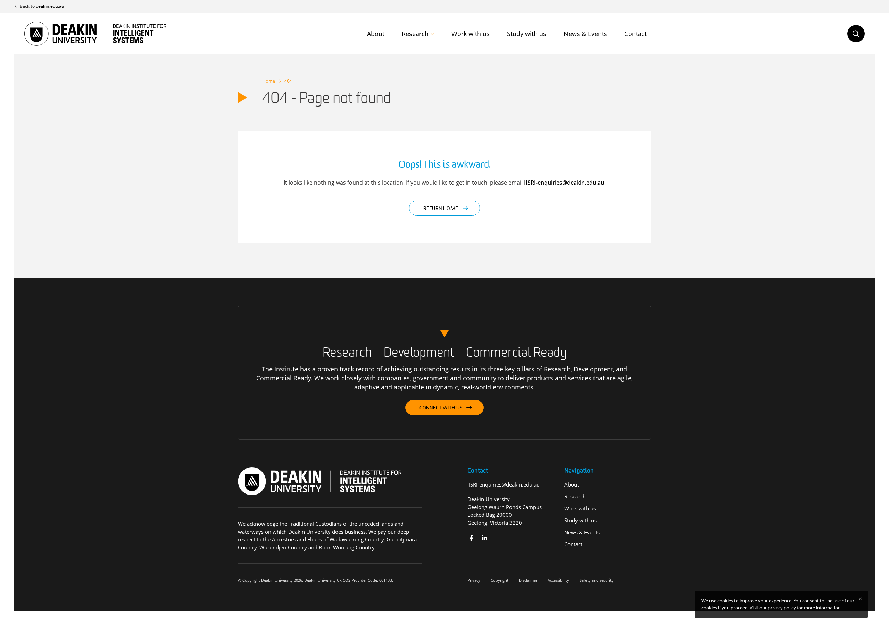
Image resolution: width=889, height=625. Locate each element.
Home (268, 81)
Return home (440, 208)
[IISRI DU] (484, 538)
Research (415, 33)
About (375, 33)
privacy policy (782, 608)
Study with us (526, 33)
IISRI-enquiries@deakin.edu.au (564, 182)
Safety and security (597, 580)
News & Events (585, 33)
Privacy (473, 580)
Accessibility (558, 580)
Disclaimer (528, 580)
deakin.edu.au (50, 6)
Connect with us (441, 408)
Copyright (499, 580)
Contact (635, 33)
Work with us (470, 33)
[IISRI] (471, 538)
